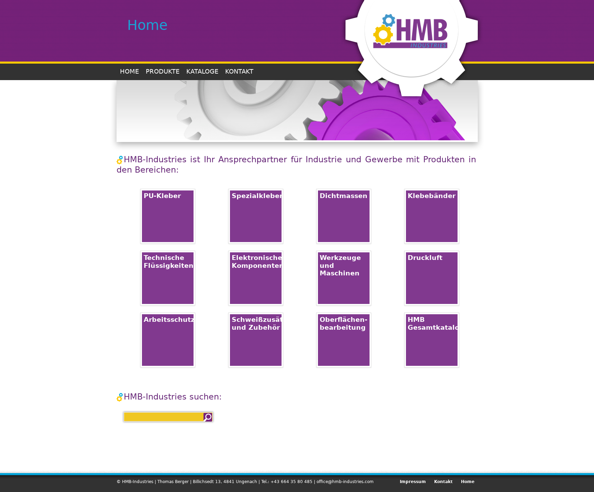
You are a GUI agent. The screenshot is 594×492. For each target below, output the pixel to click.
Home (129, 71)
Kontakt (239, 71)
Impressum (413, 481)
